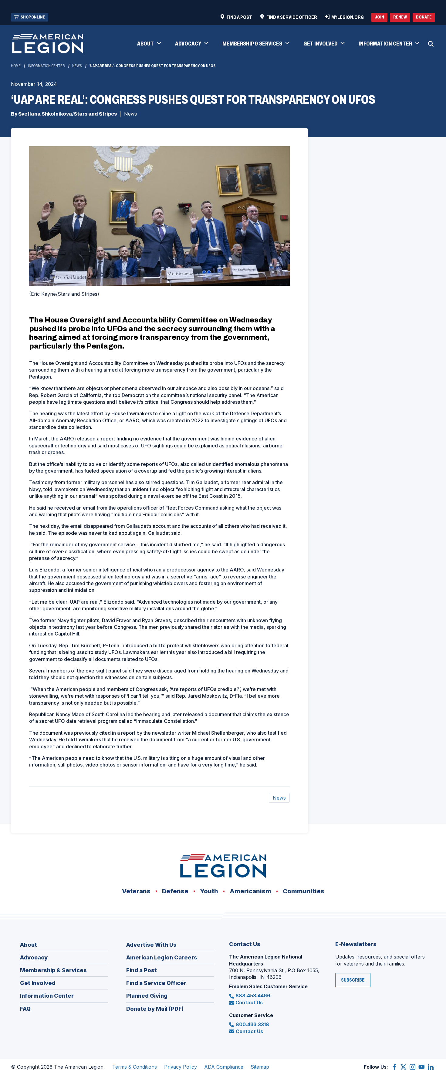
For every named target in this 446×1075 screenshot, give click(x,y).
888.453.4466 (252, 995)
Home (16, 66)
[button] (149, 44)
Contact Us (249, 1002)
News (77, 66)
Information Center (46, 66)
